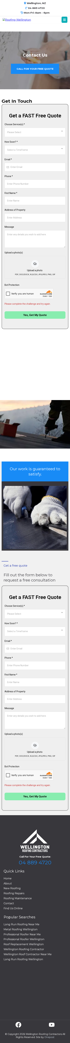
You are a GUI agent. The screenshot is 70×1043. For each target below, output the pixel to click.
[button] (64, 20)
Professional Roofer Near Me (22, 934)
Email (8, 159)
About (8, 883)
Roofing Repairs (14, 893)
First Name (11, 193)
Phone (9, 176)
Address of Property (15, 210)
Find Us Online (13, 908)
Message (9, 227)
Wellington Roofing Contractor (24, 949)
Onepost (49, 1037)
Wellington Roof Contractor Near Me (28, 954)
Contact (9, 903)
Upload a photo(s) (14, 252)
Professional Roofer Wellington (24, 939)
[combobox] (35, 132)
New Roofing (12, 888)
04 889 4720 (35, 862)
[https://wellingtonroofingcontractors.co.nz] (17, 19)
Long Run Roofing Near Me (21, 924)
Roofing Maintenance (18, 898)
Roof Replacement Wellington (24, 944)
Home (8, 878)
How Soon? (11, 142)
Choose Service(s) (15, 124)
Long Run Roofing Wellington (23, 959)
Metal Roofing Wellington (20, 929)
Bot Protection (12, 285)
